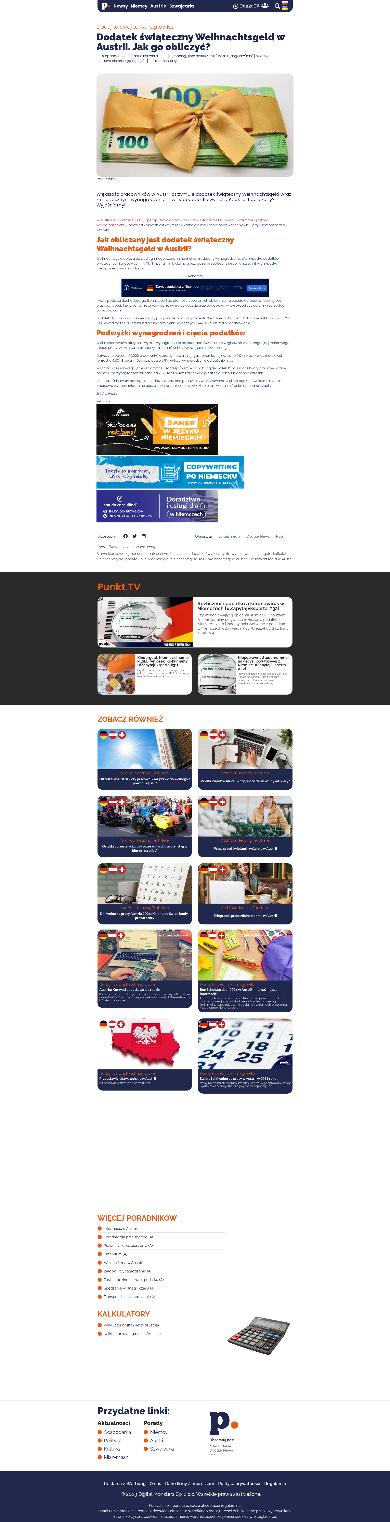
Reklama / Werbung (125, 1483)
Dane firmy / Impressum (189, 1483)
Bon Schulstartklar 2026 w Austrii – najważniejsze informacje (238, 991)
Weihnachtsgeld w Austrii (270, 559)
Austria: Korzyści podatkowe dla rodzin (129, 989)
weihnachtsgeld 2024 (188, 559)
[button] (277, 6)
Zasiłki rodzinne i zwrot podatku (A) (164, 935)
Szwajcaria (181, 6)
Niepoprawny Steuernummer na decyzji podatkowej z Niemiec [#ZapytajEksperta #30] (263, 663)
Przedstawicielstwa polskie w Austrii (127, 1078)
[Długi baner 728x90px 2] (195, 295)
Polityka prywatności (239, 1483)
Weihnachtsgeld (155, 559)
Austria (158, 6)
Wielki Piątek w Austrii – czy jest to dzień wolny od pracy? (245, 781)
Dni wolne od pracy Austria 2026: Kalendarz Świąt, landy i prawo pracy (145, 915)
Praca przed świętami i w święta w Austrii (245, 848)
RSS (279, 536)
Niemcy (139, 6)
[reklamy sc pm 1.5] (157, 521)
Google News (258, 536)
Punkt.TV (249, 6)
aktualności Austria (160, 553)
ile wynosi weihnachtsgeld (248, 553)
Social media (229, 536)
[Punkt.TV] (235, 6)
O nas (155, 1483)
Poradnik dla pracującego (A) (121, 60)
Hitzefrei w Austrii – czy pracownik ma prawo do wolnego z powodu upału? (144, 781)
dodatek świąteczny (207, 553)
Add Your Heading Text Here (145, 773)
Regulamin (275, 1483)
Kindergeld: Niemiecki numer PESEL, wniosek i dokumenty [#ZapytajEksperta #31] (163, 661)
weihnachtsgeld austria (228, 559)
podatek (132, 559)
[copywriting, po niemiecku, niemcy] (170, 487)
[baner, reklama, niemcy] (157, 453)
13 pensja (134, 553)
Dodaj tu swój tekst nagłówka (127, 984)
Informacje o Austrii (175, 1024)
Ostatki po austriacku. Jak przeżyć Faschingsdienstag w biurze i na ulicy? (144, 848)
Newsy (121, 6)
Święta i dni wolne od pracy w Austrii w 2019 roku (238, 1078)
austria (183, 553)
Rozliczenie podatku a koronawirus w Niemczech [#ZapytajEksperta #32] (240, 606)
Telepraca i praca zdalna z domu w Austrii (245, 915)
